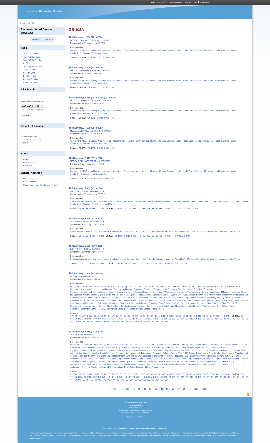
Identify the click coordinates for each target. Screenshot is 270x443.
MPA (195, 2)
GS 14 (88, 208)
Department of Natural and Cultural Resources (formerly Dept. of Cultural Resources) (147, 297)
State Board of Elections (169, 303)
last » (204, 388)
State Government (188, 303)
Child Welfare (111, 204)
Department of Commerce (99, 297)
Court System (186, 344)
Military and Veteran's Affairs (111, 308)
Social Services (83, 53)
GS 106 (227, 315)
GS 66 (192, 315)
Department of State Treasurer (200, 300)
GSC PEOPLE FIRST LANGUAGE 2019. (87, 191)
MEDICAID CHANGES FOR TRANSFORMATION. (91, 40)
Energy (120, 292)
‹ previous (124, 388)
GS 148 (170, 208)
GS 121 (139, 318)
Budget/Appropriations (190, 292)
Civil (130, 286)
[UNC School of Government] (93, 2)
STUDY (82, 315)
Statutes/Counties (30, 79)
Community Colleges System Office (167, 294)
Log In (129, 416)
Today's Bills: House (31, 56)
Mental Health (193, 231)
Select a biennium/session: (32, 101)
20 (139, 388)
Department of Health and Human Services (130, 50)
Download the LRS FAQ (42, 39)
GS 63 (178, 315)
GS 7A (89, 315)
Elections (236, 292)
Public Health (235, 201)
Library (188, 2)
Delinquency (103, 201)
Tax (236, 303)
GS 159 (187, 208)
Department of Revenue (176, 300)
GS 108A (82, 57)
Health (178, 50)
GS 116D (123, 318)
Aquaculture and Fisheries (104, 292)
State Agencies (104, 50)
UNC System (189, 294)
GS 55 (157, 315)
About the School (157, 2)
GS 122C (101, 57)
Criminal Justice (187, 286)
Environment (86, 292)
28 (184, 388)
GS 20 (142, 315)
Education (114, 201)
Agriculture (74, 286)
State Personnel (214, 303)
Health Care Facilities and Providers (198, 50)
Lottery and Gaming (89, 308)
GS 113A (78, 318)
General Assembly (156, 201)
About (25, 159)
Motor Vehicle (173, 286)
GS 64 (185, 315)
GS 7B (81, 208)
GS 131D (137, 208)
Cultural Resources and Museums (216, 292)
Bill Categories (29, 75)
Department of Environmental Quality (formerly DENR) (208, 297)
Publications (204, 2)
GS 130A (180, 318)
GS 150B (110, 57)
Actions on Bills (29, 69)
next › (196, 388)
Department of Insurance (105, 300)
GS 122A (148, 318)
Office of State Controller (108, 303)
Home (22, 22)
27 (179, 388)
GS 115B (88, 318)
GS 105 (219, 315)
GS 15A (111, 315)
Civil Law (138, 286)
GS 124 (156, 318)
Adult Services (98, 204)
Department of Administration (208, 294)
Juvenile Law (91, 201)
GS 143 (162, 208)
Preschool (148, 289)
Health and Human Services (162, 50)
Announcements (30, 82)
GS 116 (114, 318)
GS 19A (135, 315)
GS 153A (179, 208)
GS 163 (147, 321)
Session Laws (29, 72)
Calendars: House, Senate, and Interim (40, 184)
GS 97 (212, 315)
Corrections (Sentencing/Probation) (211, 286)
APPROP (74, 315)
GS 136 (155, 208)
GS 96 (205, 315)
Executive (201, 303)
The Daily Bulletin (30, 53)
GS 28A (149, 315)
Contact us (27, 165)
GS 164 (195, 208)
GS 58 (95, 208)
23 (156, 388)
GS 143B (231, 318)
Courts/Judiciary (77, 201)
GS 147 (86, 321)
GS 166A (164, 321)
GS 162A (138, 321)
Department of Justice (127, 300)
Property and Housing (123, 289)
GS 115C (119, 208)
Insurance (108, 286)
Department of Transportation (227, 300)
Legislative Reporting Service (44, 11)
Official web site (30, 178)
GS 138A (214, 318)
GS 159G (120, 321)
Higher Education (127, 201)
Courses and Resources (174, 2)
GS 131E (146, 208)
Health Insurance (222, 50)
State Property (228, 303)
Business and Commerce (91, 286)
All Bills (26, 63)
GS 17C (118, 315)
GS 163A (155, 321)
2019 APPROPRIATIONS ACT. (83, 276)
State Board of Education (147, 303)
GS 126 (164, 318)
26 (173, 388)
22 (150, 388)
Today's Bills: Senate (32, 60)
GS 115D (106, 318)
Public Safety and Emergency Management (118, 294)
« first (114, 388)
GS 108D (92, 57)
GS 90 (101, 208)
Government (75, 50)
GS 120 (131, 318)
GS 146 (78, 321)
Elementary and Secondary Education (170, 289)
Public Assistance (99, 53)
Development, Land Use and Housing (96, 289)
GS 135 (198, 318)
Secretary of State (127, 303)
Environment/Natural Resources (138, 292)
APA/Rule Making (89, 50)
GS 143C (240, 318)
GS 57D (164, 315)
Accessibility (138, 416)
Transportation (158, 308)
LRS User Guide (30, 162)
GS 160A (129, 321)
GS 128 (172, 318)
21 (145, 388)
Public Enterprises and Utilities (137, 308)
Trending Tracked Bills (32, 66)
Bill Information (30, 181)
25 (167, 388)
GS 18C (127, 315)
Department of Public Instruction (151, 300)
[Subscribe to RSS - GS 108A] (159, 394)
